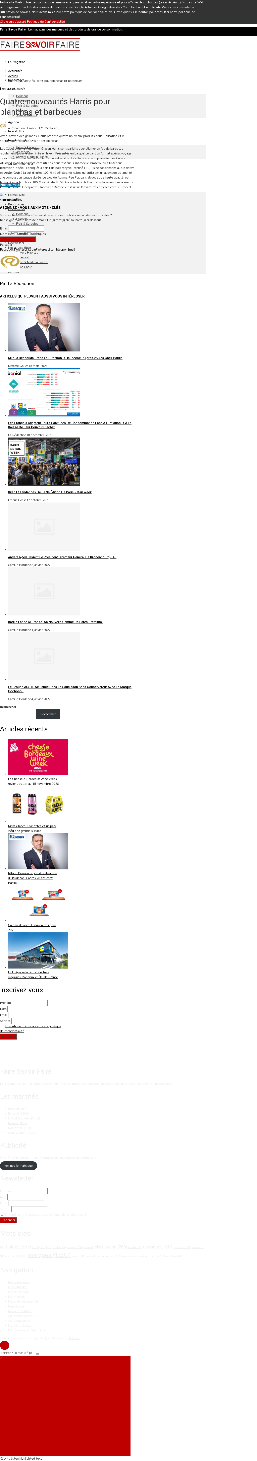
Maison (18, 1123)
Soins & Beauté (23, 1133)
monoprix (78, 1256)
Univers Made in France (32, 262)
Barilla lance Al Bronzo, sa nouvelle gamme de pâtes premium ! (55, 622)
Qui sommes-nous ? (21, 1316)
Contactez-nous (19, 1321)
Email (3, 228)
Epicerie (18, 1114)
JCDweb (75, 1338)
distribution (111, 1247)
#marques (38, 234)
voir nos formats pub (18, 1166)
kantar (10, 1256)
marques (13, 200)
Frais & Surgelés (27, 224)
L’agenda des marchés (23, 1302)
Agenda (13, 122)
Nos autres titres (20, 1311)
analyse (42, 1247)
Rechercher (8, 707)
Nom (3, 1009)
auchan (59, 1247)
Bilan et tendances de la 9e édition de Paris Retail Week (50, 492)
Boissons (22, 96)
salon (126, 1256)
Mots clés (6, 234)
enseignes (158, 1247)
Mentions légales (20, 1326)
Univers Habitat (27, 253)
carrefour (75, 1247)
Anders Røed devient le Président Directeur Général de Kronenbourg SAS (62, 557)
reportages (111, 1256)
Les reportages (18, 1292)
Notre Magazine (19, 1282)
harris (3, 200)
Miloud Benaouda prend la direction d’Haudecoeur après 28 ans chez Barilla (65, 358)
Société (5, 1021)
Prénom (5, 1003)
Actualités (15, 71)
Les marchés (16, 1297)
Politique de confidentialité (27, 1330)
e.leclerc (135, 1247)
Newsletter (16, 131)
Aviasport (23, 257)
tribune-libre (172, 1256)
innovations (182, 1247)
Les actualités (18, 1287)
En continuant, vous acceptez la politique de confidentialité (45, 1215)
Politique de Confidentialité (46, 22)
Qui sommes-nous (20, 267)
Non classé (7, 89)
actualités (15, 1247)
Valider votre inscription (18, 239)
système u (153, 1256)
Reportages (16, 204)
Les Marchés (16, 89)
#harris (22, 234)
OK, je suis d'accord (13, 22)
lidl (22, 1256)
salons (138, 1256)
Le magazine (16, 62)
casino (89, 1247)
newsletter (93, 1256)
